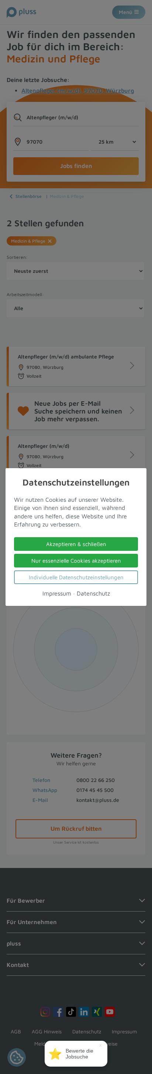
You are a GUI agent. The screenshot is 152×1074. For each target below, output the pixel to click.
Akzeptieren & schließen (76, 544)
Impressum (56, 593)
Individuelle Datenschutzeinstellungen (76, 577)
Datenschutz (93, 593)
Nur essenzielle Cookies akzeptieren (76, 560)
